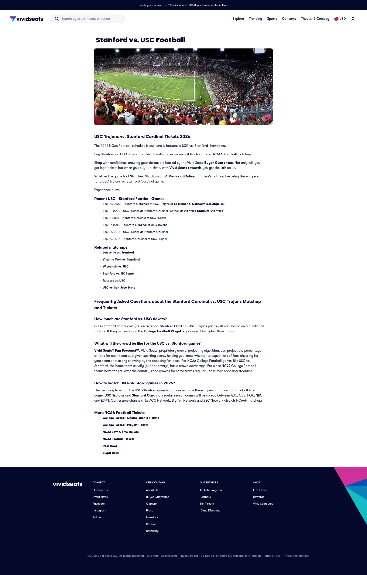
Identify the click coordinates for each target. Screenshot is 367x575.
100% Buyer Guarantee (201, 5)
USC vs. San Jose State (119, 287)
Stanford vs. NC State (118, 273)
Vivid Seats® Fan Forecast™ (116, 351)
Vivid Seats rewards (185, 168)
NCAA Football (225, 154)
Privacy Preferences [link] (296, 555)
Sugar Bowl (111, 453)
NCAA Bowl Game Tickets (121, 431)
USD (342, 19)
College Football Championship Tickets (131, 417)
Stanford (217, 210)
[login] (353, 19)
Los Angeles (215, 203)
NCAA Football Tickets (118, 438)
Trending (255, 19)
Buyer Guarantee (218, 163)
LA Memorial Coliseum (181, 176)
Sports (272, 19)
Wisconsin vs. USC (116, 266)
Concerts (289, 19)
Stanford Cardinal (146, 395)
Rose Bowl (110, 446)
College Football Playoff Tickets (125, 424)
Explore (238, 19)
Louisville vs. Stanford (118, 252)
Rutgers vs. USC (114, 280)
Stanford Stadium (144, 176)
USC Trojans (114, 395)
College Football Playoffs (164, 331)
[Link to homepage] (27, 18)
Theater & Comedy (315, 19)
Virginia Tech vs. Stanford (121, 259)
